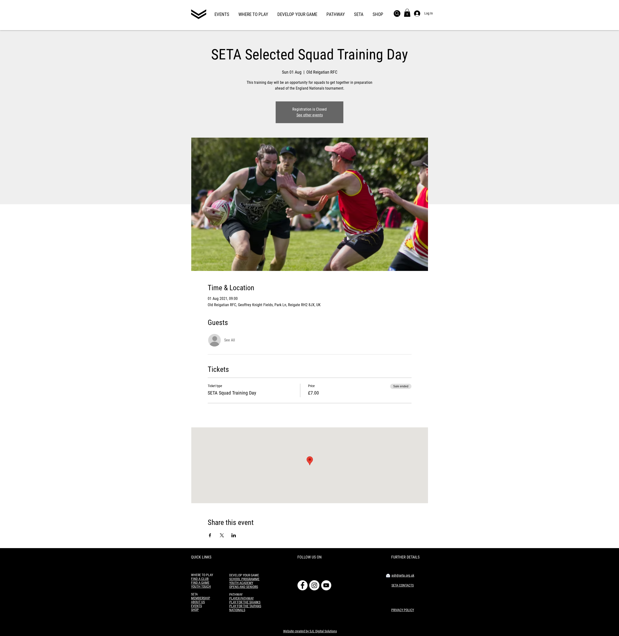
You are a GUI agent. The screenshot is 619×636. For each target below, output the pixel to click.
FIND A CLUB (200, 579)
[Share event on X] (222, 535)
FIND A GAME (200, 583)
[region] (198, 15)
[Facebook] (302, 585)
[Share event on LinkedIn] (233, 535)
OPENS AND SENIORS (243, 587)
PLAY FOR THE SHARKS (244, 602)
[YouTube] (326, 585)
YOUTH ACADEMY (241, 583)
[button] (222, 12)
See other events (309, 115)
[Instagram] (314, 585)
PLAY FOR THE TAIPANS (245, 606)
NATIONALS (237, 610)
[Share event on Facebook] (210, 535)
